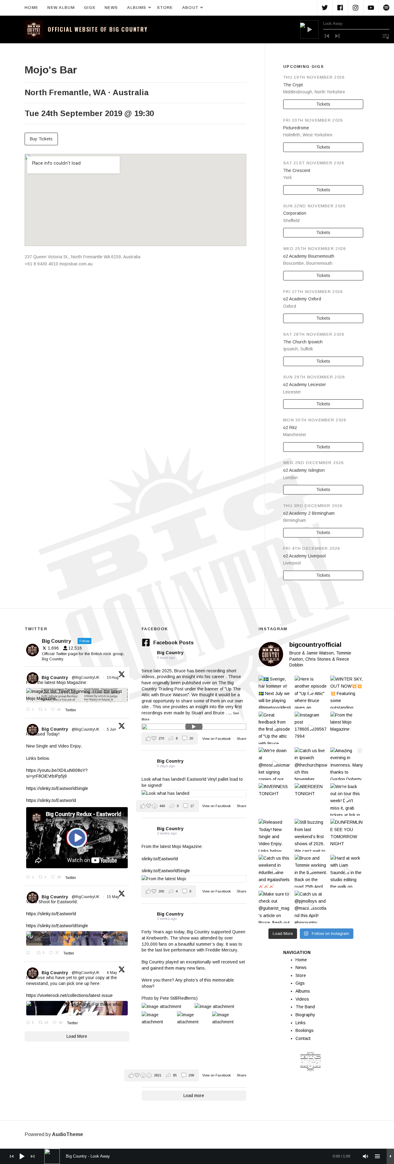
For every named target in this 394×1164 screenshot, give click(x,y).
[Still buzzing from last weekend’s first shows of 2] (311, 835)
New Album (61, 7)
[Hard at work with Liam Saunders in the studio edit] (346, 871)
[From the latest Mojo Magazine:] (346, 728)
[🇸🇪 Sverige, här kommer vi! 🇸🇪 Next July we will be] (275, 692)
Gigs (89, 7)
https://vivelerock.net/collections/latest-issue (69, 995)
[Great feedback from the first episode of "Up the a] (275, 728)
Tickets (323, 104)
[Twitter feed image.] (77, 695)
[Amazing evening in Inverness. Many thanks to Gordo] (346, 763)
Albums (139, 7)
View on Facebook (217, 738)
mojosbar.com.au (76, 263)
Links (301, 1022)
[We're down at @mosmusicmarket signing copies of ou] (275, 763)
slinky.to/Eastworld (160, 858)
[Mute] (366, 1156)
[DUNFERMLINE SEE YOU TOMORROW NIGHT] (346, 835)
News (111, 7)
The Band (305, 1006)
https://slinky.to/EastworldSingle (57, 788)
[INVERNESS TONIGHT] (275, 799)
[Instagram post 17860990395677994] (311, 728)
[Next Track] (337, 36)
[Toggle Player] (390, 1156)
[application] (344, 29)
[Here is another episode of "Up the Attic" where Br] (311, 692)
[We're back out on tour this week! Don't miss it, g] (346, 799)
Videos (302, 999)
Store (165, 7)
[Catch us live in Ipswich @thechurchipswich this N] (311, 763)
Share (241, 738)
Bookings (305, 1030)
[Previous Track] (327, 36)
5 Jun (112, 729)
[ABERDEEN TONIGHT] (311, 799)
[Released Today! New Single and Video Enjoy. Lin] (275, 835)
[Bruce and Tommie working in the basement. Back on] (311, 871)
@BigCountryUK (85, 677)
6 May (112, 973)
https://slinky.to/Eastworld (51, 800)
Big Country (55, 677)
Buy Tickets (41, 138)
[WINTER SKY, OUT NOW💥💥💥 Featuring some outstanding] (346, 692)
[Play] (309, 29)
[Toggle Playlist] (385, 36)
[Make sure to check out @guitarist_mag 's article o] (275, 907)
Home (31, 7)
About (193, 7)
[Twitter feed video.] (77, 837)
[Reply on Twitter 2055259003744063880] (30, 953)
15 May (113, 897)
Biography (305, 1014)
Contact (303, 1038)
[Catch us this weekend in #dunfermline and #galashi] (275, 871)
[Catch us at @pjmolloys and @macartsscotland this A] (311, 907)
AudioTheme (67, 1134)
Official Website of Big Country (98, 29)
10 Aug (113, 677)
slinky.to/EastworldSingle (166, 870)
